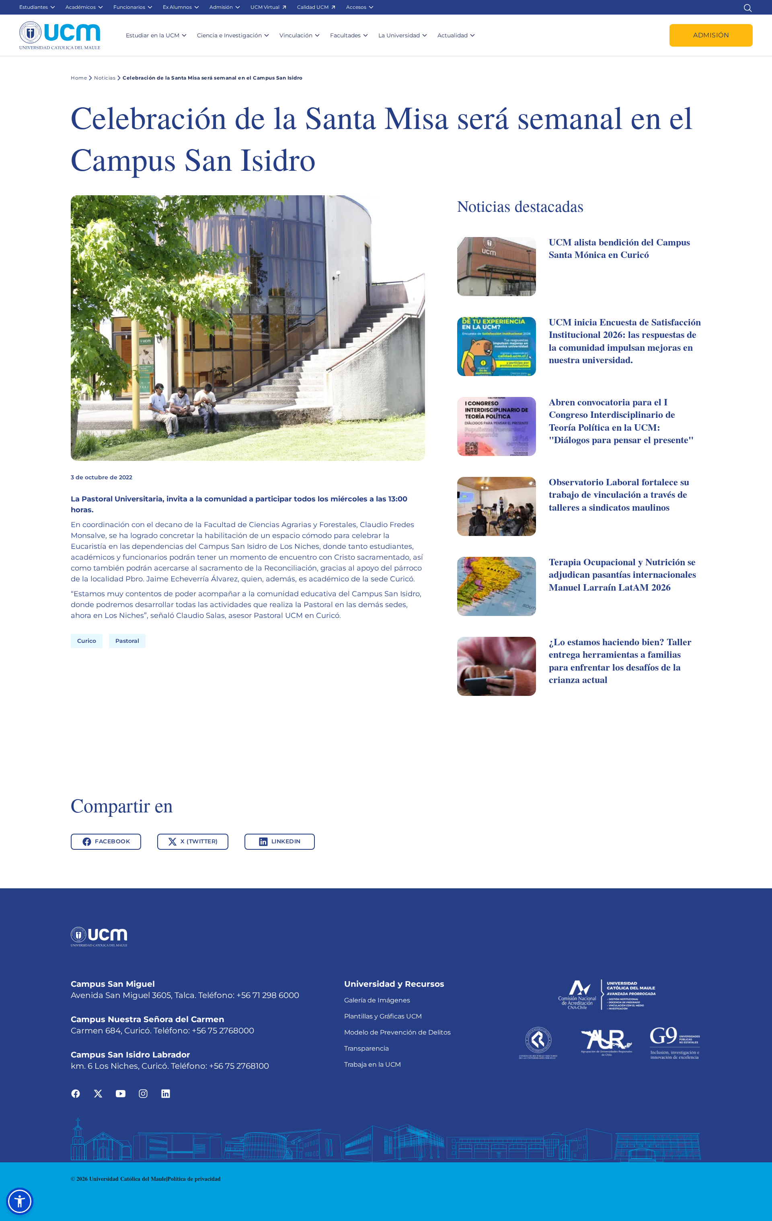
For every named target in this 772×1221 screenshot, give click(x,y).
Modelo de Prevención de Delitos (397, 1032)
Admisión (711, 35)
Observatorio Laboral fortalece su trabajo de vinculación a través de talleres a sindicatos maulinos (619, 493)
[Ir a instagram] (143, 1093)
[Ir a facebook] (75, 1093)
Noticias (104, 78)
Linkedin (286, 841)
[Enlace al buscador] (748, 7)
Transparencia (366, 1048)
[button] (37, 7)
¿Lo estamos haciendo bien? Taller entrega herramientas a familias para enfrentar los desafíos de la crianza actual (620, 660)
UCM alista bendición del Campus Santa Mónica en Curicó (619, 248)
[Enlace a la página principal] (59, 35)
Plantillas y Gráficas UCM (383, 1016)
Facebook (112, 841)
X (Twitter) (199, 841)
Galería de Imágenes (377, 1000)
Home (79, 78)
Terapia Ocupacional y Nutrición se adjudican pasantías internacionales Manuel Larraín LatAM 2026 (622, 573)
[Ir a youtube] (120, 1093)
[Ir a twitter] (98, 1093)
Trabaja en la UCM (372, 1064)
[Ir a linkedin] (165, 1093)
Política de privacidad (194, 1178)
